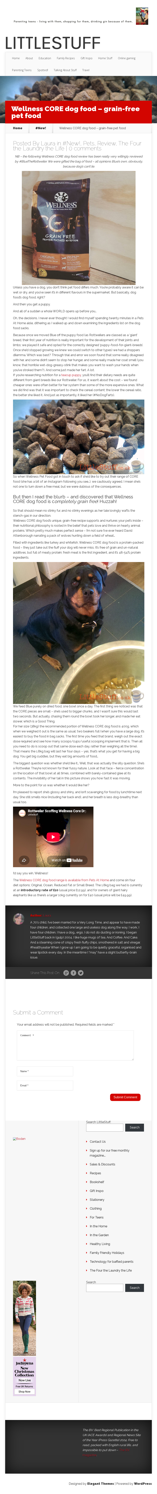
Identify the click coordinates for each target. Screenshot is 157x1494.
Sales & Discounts (102, 1164)
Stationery (97, 1200)
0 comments (85, 148)
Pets (88, 143)
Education (45, 58)
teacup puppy (71, 375)
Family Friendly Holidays (107, 1253)
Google (66, 973)
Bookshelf (97, 1182)
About (29, 58)
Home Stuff (105, 58)
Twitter (81, 973)
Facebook (73, 973)
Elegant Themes (100, 1484)
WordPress (143, 1484)
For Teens (97, 1217)
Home (16, 58)
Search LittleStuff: (98, 1122)
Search (135, 1127)
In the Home (98, 1226)
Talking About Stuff (65, 70)
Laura (48, 143)
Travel (85, 70)
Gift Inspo (86, 58)
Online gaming (126, 58)
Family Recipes (66, 58)
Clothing (96, 1208)
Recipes (95, 1173)
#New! (40, 128)
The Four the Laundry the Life (111, 1270)
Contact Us (98, 1141)
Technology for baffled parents (111, 1261)
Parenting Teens (22, 70)
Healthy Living (100, 1244)
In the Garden (99, 1235)
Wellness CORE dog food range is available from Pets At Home (64, 880)
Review (106, 143)
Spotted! (42, 70)
